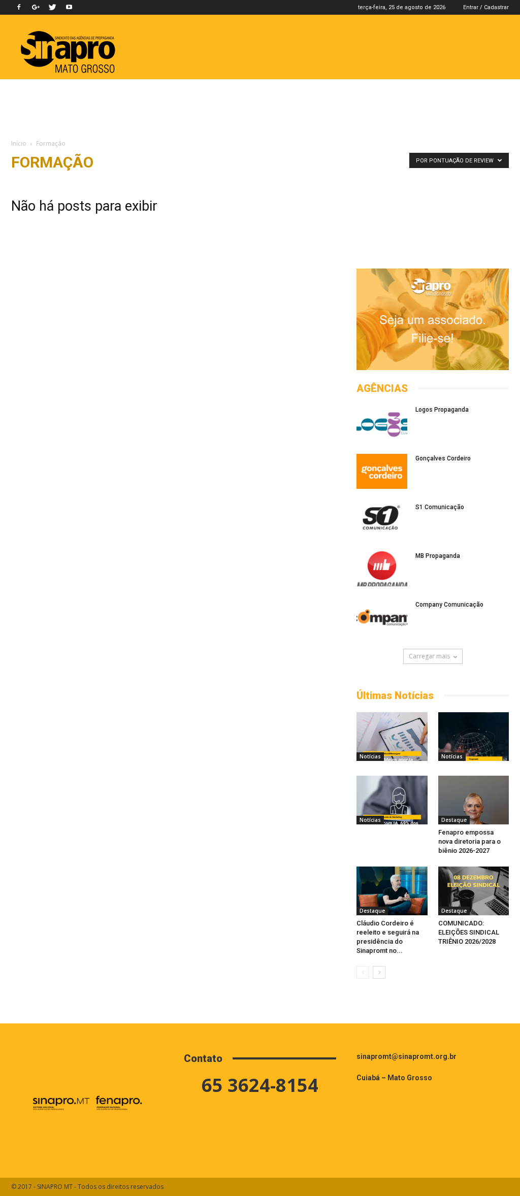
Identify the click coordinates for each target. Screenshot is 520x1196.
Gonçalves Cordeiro (443, 458)
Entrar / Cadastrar (486, 7)
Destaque (454, 819)
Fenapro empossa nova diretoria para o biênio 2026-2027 (469, 841)
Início (18, 143)
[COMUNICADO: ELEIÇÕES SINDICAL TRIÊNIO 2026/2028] (473, 891)
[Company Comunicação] (381, 617)
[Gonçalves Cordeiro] (381, 471)
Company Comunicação (449, 604)
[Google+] (35, 7)
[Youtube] (69, 7)
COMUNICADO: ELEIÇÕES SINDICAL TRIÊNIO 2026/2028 (468, 932)
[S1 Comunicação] (381, 520)
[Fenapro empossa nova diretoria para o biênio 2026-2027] (473, 800)
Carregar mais (429, 656)
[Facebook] (18, 7)
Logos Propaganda (442, 409)
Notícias (370, 756)
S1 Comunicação (439, 507)
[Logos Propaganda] (381, 422)
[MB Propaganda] (381, 568)
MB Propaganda (437, 555)
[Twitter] (52, 7)
